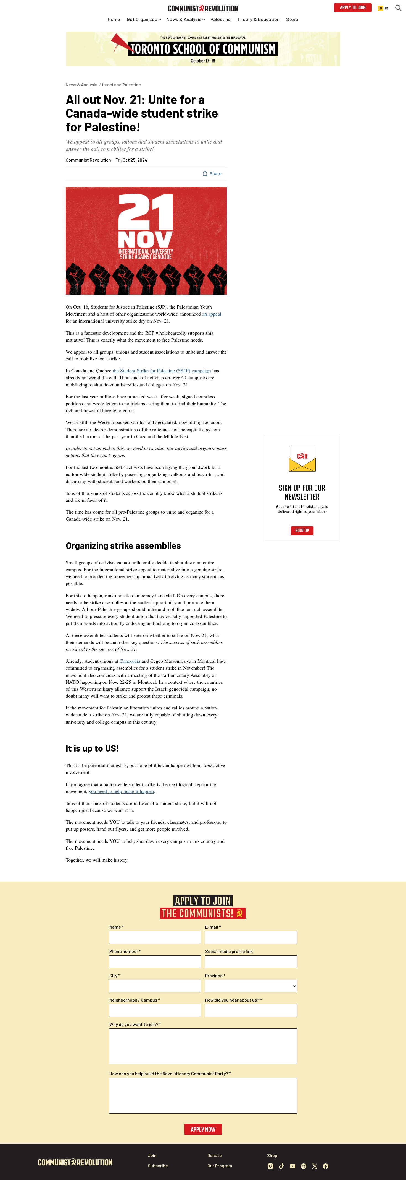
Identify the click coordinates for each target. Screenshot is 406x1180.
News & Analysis (81, 84)
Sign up (302, 531)
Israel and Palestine (121, 84)
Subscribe (158, 1165)
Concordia (130, 660)
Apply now (203, 1130)
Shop (272, 1155)
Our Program (219, 1165)
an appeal (211, 313)
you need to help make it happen (121, 791)
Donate (214, 1155)
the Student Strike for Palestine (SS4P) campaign (162, 370)
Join (152, 1155)
